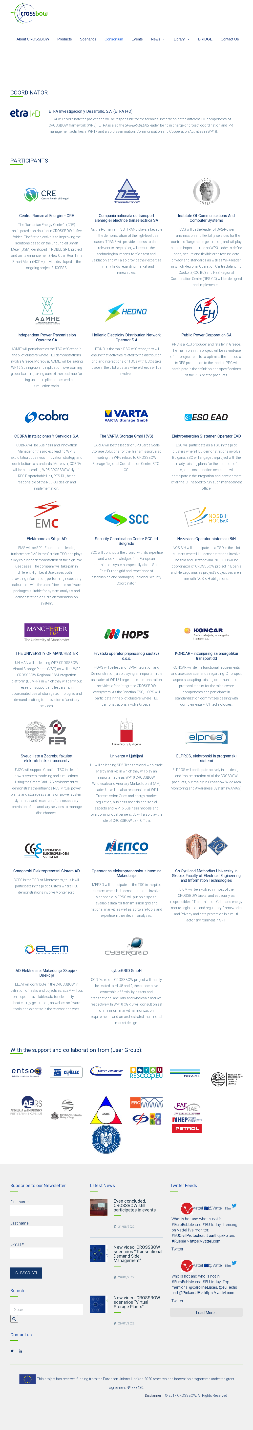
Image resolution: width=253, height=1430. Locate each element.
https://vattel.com (205, 1241)
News (155, 38)
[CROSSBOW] (28, 13)
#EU (206, 1224)
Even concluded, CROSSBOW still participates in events (135, 1205)
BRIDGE (205, 38)
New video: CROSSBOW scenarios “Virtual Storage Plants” (137, 1302)
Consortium (114, 38)
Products (64, 38)
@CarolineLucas (203, 1287)
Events (137, 38)
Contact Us (230, 38)
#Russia (178, 1241)
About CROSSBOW (33, 38)
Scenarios (88, 38)
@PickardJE (189, 1292)
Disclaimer (153, 1395)
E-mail (17, 1244)
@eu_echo (228, 1287)
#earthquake (217, 1235)
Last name (19, 1223)
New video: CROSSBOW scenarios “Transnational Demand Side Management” (138, 1254)
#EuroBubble (182, 1224)
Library (179, 38)
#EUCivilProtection (187, 1235)
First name (19, 1202)
